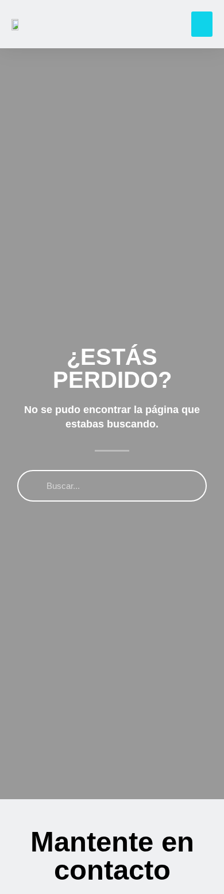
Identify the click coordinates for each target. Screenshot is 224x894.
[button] (202, 24)
